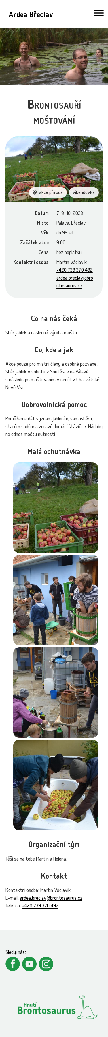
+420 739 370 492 (74, 270)
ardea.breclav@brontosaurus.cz (51, 898)
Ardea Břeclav (31, 15)
